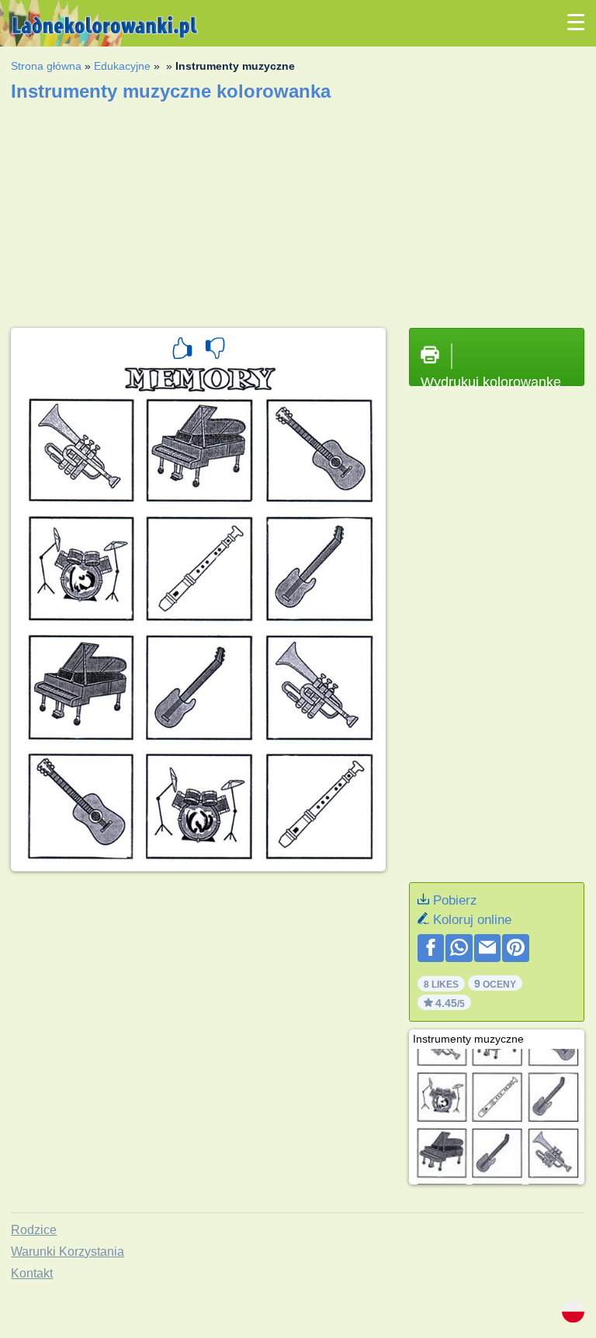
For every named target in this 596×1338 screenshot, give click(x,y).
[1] (182, 350)
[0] (215, 350)
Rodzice (34, 1229)
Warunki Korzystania (67, 1251)
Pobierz (455, 900)
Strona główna (46, 66)
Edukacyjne (122, 66)
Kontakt (32, 1273)
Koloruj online (472, 919)
